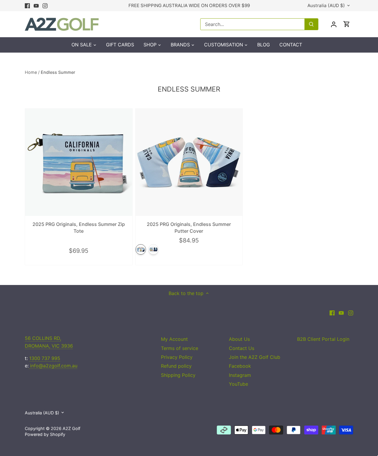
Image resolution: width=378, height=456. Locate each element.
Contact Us (241, 348)
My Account (174, 339)
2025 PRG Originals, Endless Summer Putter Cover (189, 227)
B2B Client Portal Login (323, 339)
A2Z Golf (71, 428)
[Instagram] (45, 5)
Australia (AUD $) (326, 5)
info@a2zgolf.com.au (53, 366)
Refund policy (176, 366)
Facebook (240, 366)
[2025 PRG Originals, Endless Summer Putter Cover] (189, 162)
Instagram (240, 375)
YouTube (238, 384)
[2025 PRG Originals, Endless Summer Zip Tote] (78, 162)
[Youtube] (36, 5)
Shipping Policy (178, 375)
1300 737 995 (44, 358)
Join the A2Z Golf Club (254, 357)
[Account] (333, 24)
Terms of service (179, 348)
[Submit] (311, 24)
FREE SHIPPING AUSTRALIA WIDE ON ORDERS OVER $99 (189, 5)
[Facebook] (27, 5)
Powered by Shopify (45, 434)
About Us (239, 339)
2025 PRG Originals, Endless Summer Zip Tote (78, 227)
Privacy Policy (177, 357)
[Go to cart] (346, 24)
